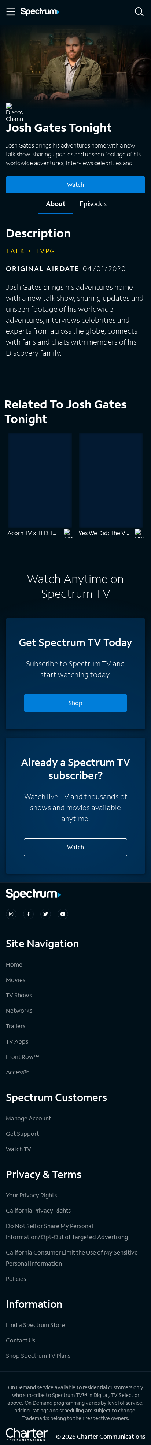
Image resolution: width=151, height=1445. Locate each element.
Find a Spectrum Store (35, 1325)
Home (14, 964)
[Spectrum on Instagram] (11, 914)
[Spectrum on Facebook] (28, 914)
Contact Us (20, 1340)
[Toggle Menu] (10, 11)
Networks (19, 1010)
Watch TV (18, 1149)
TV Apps (17, 1041)
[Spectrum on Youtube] (63, 914)
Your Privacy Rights (31, 1195)
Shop (75, 703)
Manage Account (28, 1118)
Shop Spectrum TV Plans (38, 1355)
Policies (16, 1278)
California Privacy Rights (38, 1210)
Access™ (18, 1072)
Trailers (15, 1026)
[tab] (55, 206)
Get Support (22, 1133)
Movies (15, 979)
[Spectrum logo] (40, 12)
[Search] (139, 12)
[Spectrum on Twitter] (45, 914)
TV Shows (19, 995)
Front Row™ (22, 1056)
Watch (75, 184)
